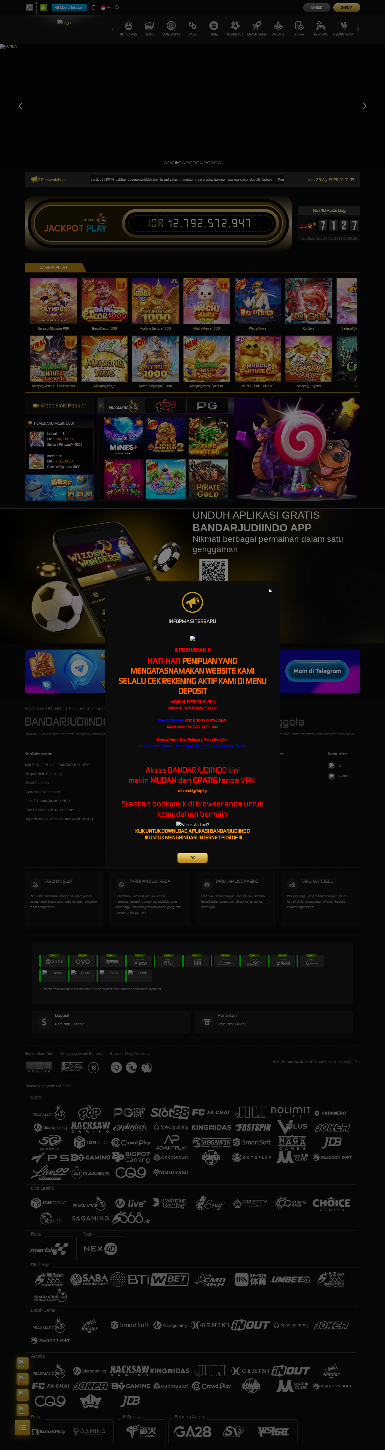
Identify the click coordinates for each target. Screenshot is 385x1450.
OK (192, 857)
